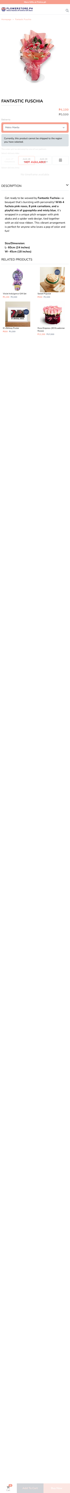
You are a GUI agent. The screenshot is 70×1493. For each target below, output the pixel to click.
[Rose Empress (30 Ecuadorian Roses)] (52, 319)
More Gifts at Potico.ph (35, 2)
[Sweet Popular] (52, 282)
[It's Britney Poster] (18, 319)
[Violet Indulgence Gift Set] (18, 282)
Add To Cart (30, 1488)
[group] (35, 56)
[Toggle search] (67, 9)
